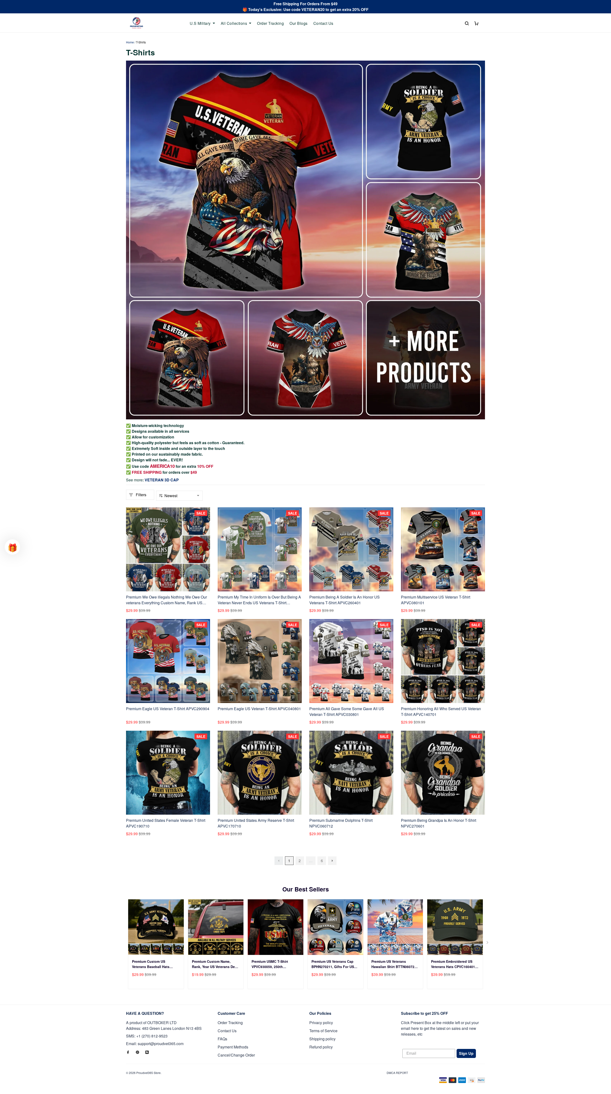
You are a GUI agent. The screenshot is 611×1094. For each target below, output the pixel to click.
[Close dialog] (394, 487)
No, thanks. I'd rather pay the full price (352, 592)
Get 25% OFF (352, 578)
